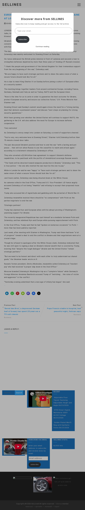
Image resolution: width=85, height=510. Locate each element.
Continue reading (42, 46)
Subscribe (22, 39)
